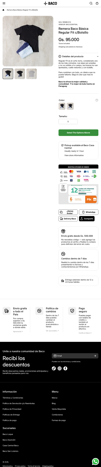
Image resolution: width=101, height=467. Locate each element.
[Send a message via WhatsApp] (95, 461)
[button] (97, 3)
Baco (11, 462)
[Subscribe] (95, 355)
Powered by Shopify (20, 462)
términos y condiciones (71, 362)
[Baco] (50, 3)
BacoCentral (72, 24)
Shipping (62, 47)
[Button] (96, 100)
